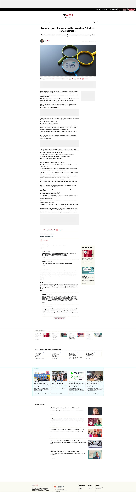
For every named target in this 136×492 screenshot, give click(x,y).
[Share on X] (75, 79)
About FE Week (91, 487)
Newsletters (98, 488)
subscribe (131, 9)
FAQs (80, 489)
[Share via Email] (80, 79)
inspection (48, 98)
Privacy (80, 488)
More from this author (48, 41)
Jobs (44, 22)
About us (97, 9)
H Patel (42, 269)
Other (86, 22)
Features (58, 22)
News (38, 22)
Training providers (49, 236)
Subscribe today (99, 487)
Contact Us (81, 487)
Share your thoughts (59, 318)
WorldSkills (79, 22)
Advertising (104, 9)
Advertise (90, 488)
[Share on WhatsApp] (70, 79)
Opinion (51, 22)
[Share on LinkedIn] (78, 79)
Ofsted (42, 236)
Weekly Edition (95, 22)
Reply (43, 247)
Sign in (124, 9)
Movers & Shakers (68, 22)
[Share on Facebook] (72, 79)
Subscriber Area (113, 9)
